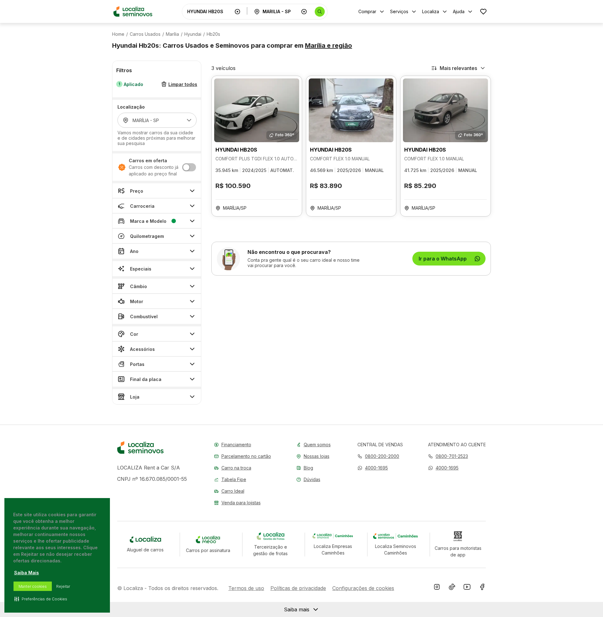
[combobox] (209, 11)
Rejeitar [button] (63, 586)
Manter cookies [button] (33, 586)
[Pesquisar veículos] (320, 12)
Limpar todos (182, 84)
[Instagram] (437, 588)
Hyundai (192, 34)
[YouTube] (467, 588)
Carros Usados (145, 34)
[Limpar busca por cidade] (304, 11)
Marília (172, 34)
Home (118, 34)
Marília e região (328, 45)
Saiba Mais (26, 572)
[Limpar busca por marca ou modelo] (237, 11)
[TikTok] (452, 588)
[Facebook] (482, 588)
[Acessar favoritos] (483, 11)
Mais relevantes (458, 68)
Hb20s (213, 34)
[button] (372, 467)
